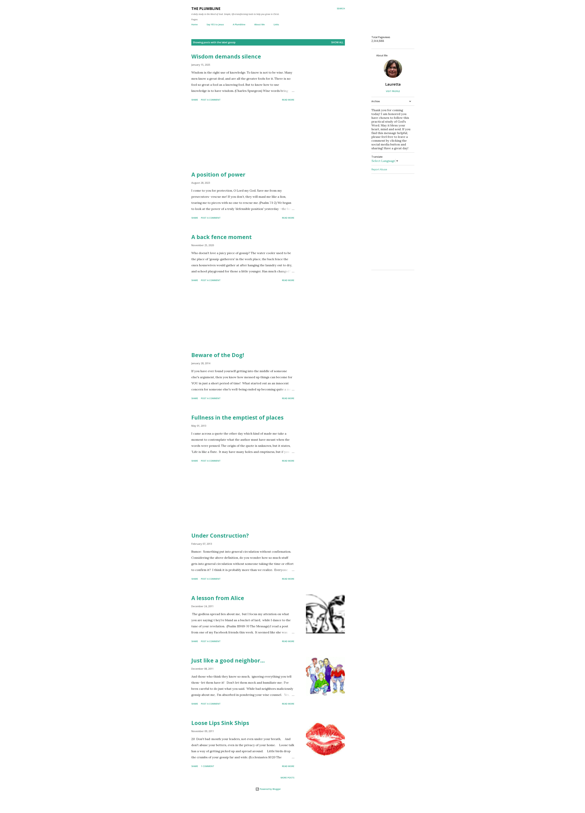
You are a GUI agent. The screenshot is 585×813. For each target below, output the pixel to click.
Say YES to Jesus (215, 24)
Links (276, 24)
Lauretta (393, 84)
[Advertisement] (242, 136)
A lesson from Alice (217, 598)
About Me (259, 24)
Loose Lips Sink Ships (220, 723)
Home (194, 24)
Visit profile (393, 91)
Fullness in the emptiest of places (237, 417)
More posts (287, 777)
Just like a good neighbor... (228, 660)
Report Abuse (379, 169)
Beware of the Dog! (217, 355)
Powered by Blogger (270, 789)
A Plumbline (239, 24)
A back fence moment (221, 237)
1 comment (207, 766)
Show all (337, 42)
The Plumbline (205, 8)
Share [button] (194, 99)
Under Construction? (220, 535)
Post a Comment (211, 99)
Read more (288, 99)
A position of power (218, 174)
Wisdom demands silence (226, 56)
